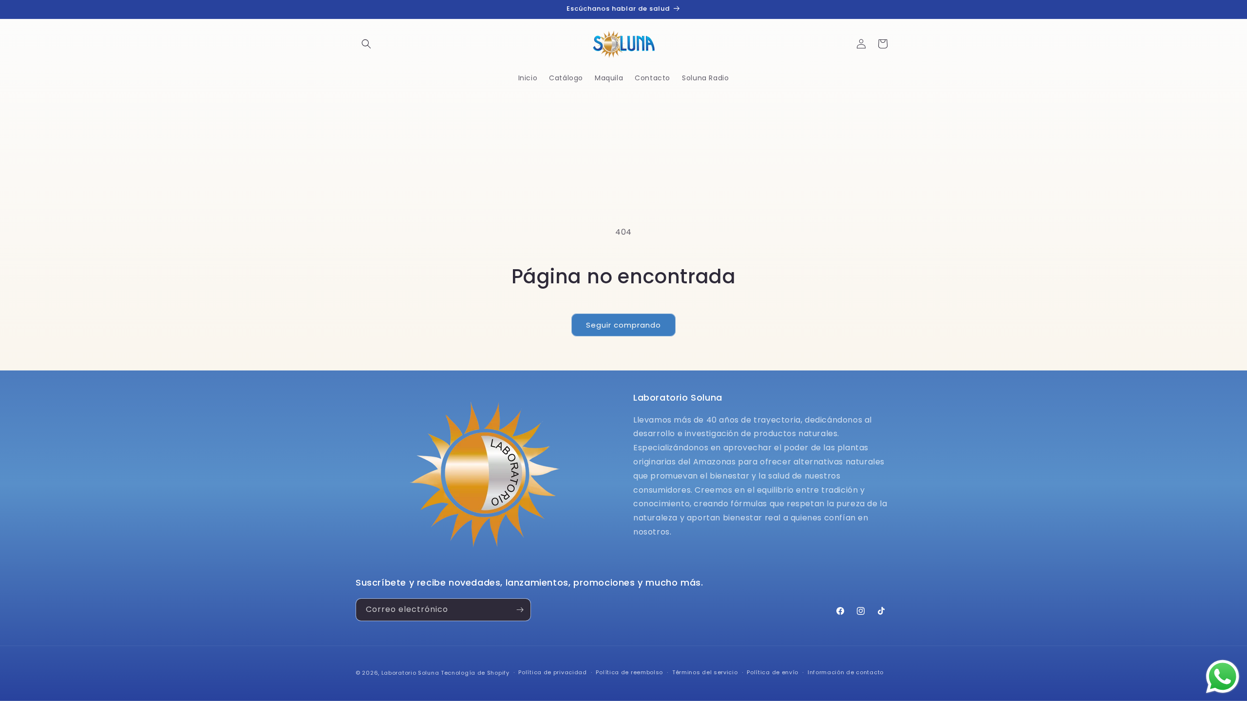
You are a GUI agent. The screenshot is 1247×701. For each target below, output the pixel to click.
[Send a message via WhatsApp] (1222, 676)
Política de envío (772, 672)
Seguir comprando (623, 325)
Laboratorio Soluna (410, 673)
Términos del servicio (705, 672)
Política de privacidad (552, 672)
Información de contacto (846, 672)
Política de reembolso (629, 672)
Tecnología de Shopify (475, 673)
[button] (366, 44)
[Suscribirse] (519, 609)
